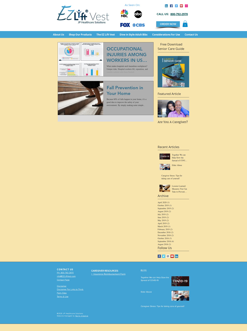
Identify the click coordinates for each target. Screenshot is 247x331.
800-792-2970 (179, 14)
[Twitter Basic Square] (163, 256)
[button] (185, 24)
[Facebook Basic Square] (159, 256)
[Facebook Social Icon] (171, 5)
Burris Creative (81, 316)
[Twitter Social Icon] (176, 5)
